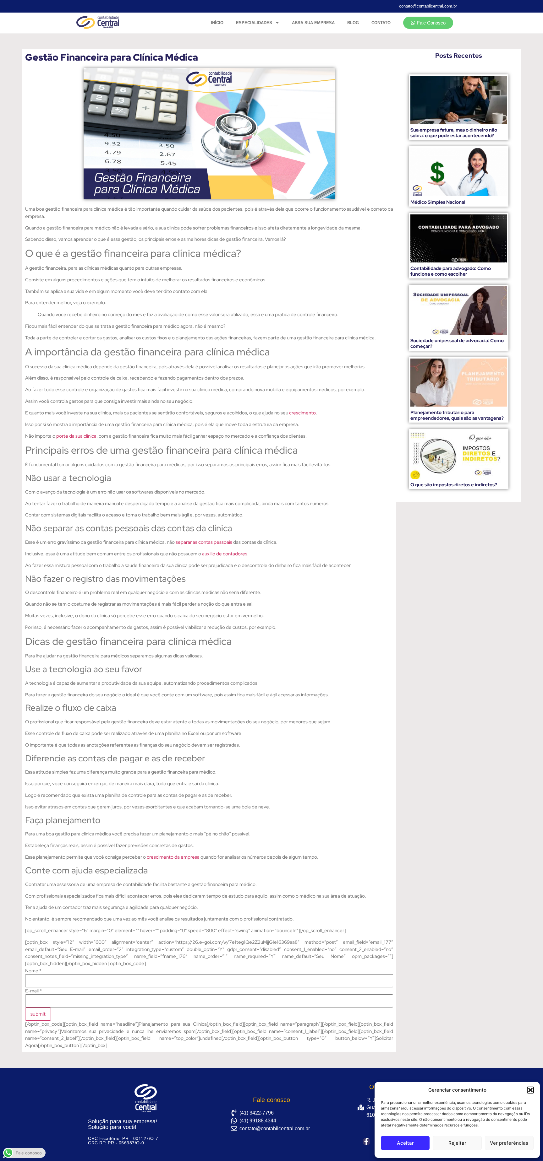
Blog (353, 22)
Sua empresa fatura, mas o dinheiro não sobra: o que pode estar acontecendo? (453, 133)
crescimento (302, 413)
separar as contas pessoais (204, 542)
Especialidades (254, 22)
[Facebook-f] (366, 1141)
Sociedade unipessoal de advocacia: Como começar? (457, 343)
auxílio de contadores (224, 554)
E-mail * (33, 991)
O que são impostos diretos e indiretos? (453, 485)
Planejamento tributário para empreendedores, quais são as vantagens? (457, 415)
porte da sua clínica (76, 436)
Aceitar (405, 1143)
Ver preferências (509, 1143)
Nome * (33, 971)
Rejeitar (457, 1143)
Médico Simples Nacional (437, 202)
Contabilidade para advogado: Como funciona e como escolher (450, 271)
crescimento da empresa (173, 857)
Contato (381, 22)
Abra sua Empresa (313, 22)
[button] (530, 1090)
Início (217, 22)
